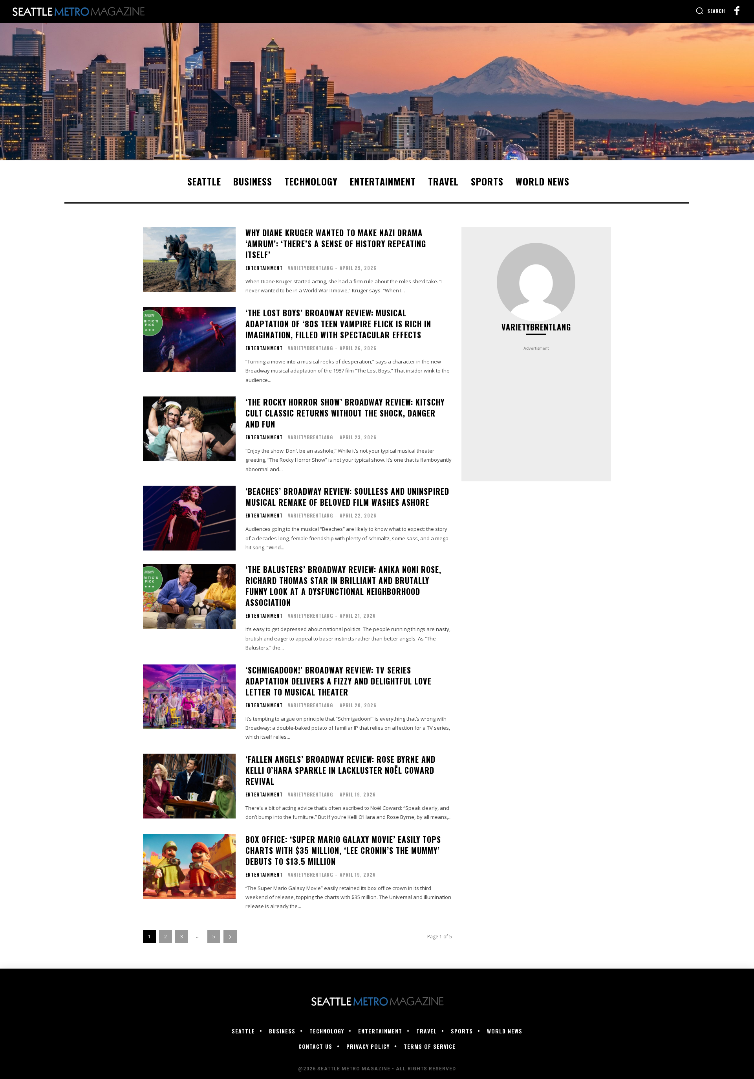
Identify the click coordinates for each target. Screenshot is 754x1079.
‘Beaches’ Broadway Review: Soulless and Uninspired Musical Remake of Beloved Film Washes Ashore (347, 496)
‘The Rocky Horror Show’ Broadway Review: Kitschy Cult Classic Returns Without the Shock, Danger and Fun (345, 413)
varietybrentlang (310, 267)
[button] (710, 11)
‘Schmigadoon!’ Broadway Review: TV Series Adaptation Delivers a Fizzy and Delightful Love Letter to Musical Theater (338, 681)
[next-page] (230, 936)
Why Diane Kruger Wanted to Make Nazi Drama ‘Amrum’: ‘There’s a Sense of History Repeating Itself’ (335, 244)
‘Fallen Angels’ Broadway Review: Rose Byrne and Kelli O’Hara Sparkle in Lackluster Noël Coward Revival (340, 770)
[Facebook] (736, 11)
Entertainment (264, 268)
